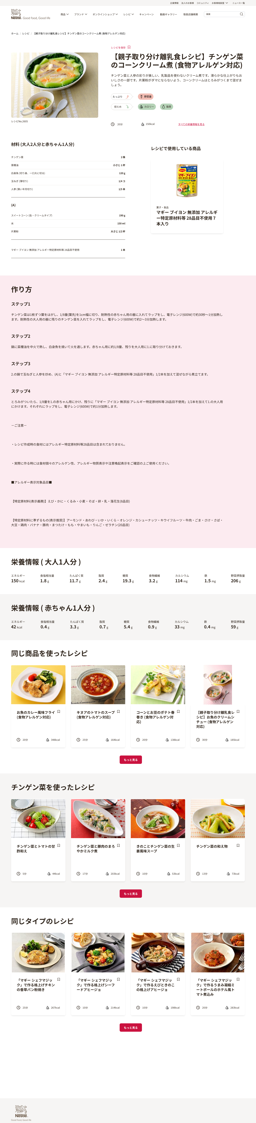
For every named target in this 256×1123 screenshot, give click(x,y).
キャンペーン (146, 14)
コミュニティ (203, 2)
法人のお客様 (187, 2)
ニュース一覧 (238, 2)
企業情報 (174, 2)
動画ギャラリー (168, 14)
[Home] (31, 14)
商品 (63, 14)
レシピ (127, 14)
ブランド (79, 14)
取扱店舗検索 (190, 14)
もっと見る (131, 760)
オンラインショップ (104, 14)
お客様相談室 (218, 2)
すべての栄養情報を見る (191, 124)
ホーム (14, 33)
